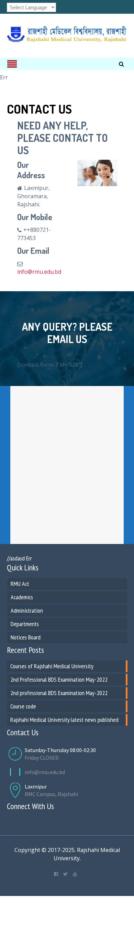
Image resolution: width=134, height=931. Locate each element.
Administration (27, 610)
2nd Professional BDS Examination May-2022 (59, 679)
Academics (22, 597)
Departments (25, 624)
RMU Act (20, 584)
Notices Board (26, 637)
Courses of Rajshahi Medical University (51, 666)
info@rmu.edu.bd (39, 271)
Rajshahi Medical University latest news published (64, 720)
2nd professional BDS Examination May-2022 (59, 693)
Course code (23, 706)
